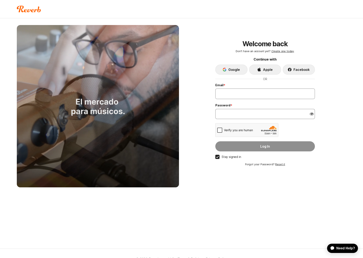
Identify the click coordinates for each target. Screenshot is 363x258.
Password (222, 105)
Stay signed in (231, 157)
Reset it (280, 164)
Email (219, 85)
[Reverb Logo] (29, 9)
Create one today (282, 51)
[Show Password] (312, 114)
